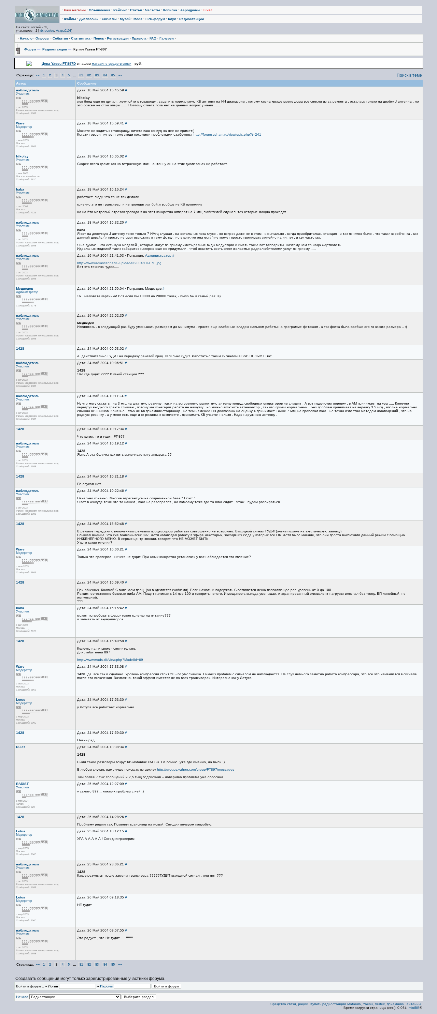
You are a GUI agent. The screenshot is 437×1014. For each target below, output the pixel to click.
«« (38, 75)
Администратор (158, 255)
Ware (20, 123)
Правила (139, 38)
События (60, 38)
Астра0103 (63, 30)
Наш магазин (75, 10)
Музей (125, 19)
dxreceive (47, 30)
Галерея (166, 38)
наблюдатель (27, 90)
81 (81, 75)
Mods (137, 19)
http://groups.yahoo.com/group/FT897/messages (195, 769)
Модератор (24, 126)
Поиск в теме (409, 75)
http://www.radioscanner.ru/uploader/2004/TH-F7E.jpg (119, 263)
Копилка (170, 10)
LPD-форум (155, 19)
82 (89, 75)
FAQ (153, 38)
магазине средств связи (111, 63)
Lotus (20, 699)
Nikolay (22, 156)
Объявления (99, 10)
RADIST (22, 784)
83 (97, 75)
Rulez (20, 747)
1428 (20, 348)
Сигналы (109, 19)
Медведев (24, 288)
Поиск (99, 38)
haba (20, 189)
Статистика (80, 38)
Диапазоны (89, 19)
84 (105, 75)
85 (113, 75)
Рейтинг (120, 10)
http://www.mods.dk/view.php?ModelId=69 (110, 660)
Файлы (70, 19)
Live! (207, 10)
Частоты (152, 10)
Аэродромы (190, 10)
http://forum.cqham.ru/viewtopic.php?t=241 (227, 134)
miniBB (414, 1008)
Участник (22, 93)
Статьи (136, 10)
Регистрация (118, 38)
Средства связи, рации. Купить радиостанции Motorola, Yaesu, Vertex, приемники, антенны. (346, 1004)
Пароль (106, 986)
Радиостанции (191, 19)
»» (120, 75)
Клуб (172, 19)
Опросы (43, 38)
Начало (26, 38)
